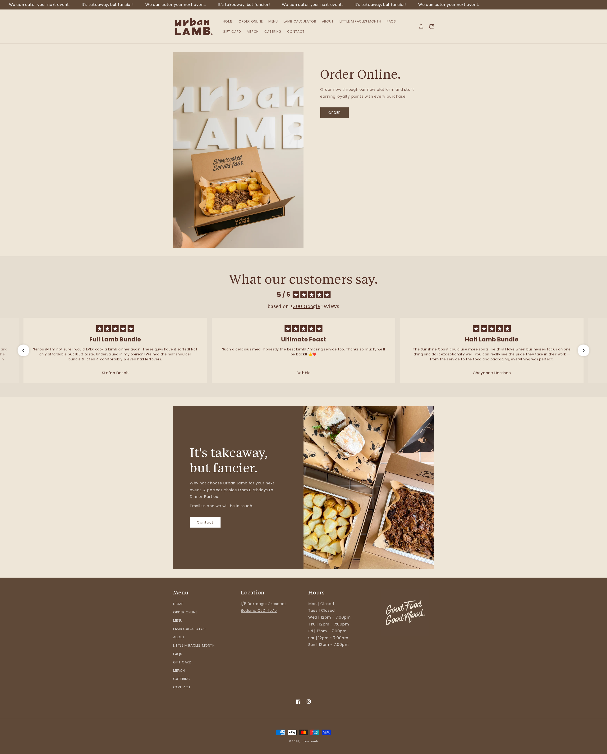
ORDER (334, 112)
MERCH (179, 670)
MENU (177, 620)
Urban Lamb (309, 741)
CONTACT (182, 687)
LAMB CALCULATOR (189, 628)
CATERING (181, 678)
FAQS (177, 654)
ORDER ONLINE (185, 612)
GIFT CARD (182, 662)
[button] (23, 350)
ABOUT (179, 637)
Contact (205, 522)
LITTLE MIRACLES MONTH (194, 645)
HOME (178, 604)
